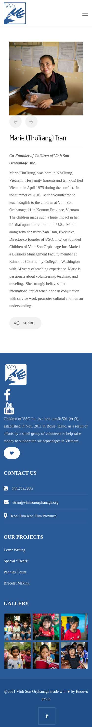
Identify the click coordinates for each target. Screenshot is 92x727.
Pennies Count (15, 572)
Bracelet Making (16, 583)
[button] (12, 453)
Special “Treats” (16, 561)
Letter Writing (14, 550)
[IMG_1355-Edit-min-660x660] (46, 78)
